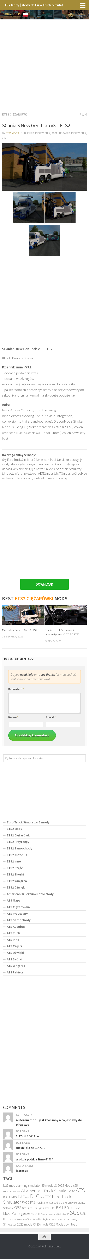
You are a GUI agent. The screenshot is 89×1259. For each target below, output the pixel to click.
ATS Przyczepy (17, 913)
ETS (48, 1196)
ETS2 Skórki (15, 874)
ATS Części (14, 946)
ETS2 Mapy (14, 829)
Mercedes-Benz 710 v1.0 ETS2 (19, 630)
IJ (50, 1208)
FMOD (26, 1202)
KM (58, 1207)
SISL (83, 1213)
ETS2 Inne (14, 861)
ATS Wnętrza (16, 966)
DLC (34, 1196)
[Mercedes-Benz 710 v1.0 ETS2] (23, 615)
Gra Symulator (41, 1208)
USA (14, 1219)
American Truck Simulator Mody (30, 894)
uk (9, 1218)
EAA (42, 1197)
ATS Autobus (16, 926)
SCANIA (65, 1214)
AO (73, 1191)
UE (5, 1219)
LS (71, 1208)
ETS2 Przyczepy (18, 842)
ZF (64, 1219)
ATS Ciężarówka (18, 907)
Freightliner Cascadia (47, 1202)
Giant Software (69, 1202)
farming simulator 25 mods (35, 1185)
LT (73, 1208)
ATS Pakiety (15, 972)
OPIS (37, 1214)
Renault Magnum (49, 1214)
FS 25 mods (40, 1224)
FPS (32, 1202)
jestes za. (22, 1170)
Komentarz (16, 689)
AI (23, 1190)
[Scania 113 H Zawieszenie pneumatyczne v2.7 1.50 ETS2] (65, 615)
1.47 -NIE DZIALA (27, 1136)
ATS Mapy (13, 900)
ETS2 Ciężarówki (15, 114)
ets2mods (12, 133)
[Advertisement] (44, 64)
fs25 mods (10, 1185)
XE (57, 1219)
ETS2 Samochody (19, 848)
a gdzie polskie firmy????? (34, 1159)
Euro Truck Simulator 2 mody (28, 822)
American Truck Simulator (48, 1190)
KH (53, 1208)
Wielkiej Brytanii (42, 1219)
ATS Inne (13, 939)
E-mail (51, 717)
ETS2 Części (15, 868)
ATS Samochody (19, 920)
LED (65, 1207)
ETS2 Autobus (17, 855)
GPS (17, 1207)
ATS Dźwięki (15, 953)
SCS (74, 1212)
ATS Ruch (13, 933)
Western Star (24, 1219)
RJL (59, 1214)
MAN (78, 1208)
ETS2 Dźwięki (16, 887)
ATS (80, 1190)
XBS (54, 1219)
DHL (27, 1197)
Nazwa (13, 717)
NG (32, 1214)
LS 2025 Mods (63, 1185)
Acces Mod (15, 1191)
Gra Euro (27, 1208)
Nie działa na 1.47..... (30, 1148)
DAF (21, 1196)
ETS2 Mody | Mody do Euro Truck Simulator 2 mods (35, 5)
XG (60, 1219)
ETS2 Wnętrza (17, 881)
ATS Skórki (14, 959)
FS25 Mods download (63, 1224)
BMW (13, 1196)
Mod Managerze (16, 1213)
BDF (5, 1197)
